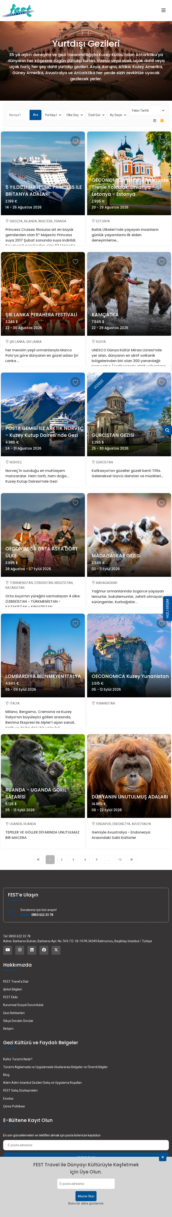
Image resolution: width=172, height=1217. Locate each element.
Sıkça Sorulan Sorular (18, 1021)
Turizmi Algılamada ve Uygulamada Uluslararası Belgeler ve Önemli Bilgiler (55, 1067)
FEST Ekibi (10, 997)
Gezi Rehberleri (14, 1013)
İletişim (8, 1028)
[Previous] (38, 859)
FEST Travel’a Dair (16, 981)
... (108, 859)
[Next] (131, 859)
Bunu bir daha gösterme (85, 1203)
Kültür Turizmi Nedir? (17, 1059)
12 (120, 859)
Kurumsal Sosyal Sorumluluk (23, 1005)
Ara (35, 115)
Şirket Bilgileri (12, 989)
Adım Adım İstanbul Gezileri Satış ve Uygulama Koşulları (42, 1082)
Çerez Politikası (14, 1106)
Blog (6, 1075)
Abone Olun (86, 1196)
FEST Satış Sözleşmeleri (20, 1090)
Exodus (8, 1098)
